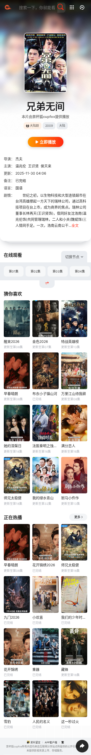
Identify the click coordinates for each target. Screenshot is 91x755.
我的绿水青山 (43, 498)
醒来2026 (11, 341)
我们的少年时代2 (74, 617)
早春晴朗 (11, 393)
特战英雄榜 (70, 341)
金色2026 (40, 341)
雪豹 (7, 721)
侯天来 (46, 166)
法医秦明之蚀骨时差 (45, 446)
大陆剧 (34, 126)
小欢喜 (37, 617)
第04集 (80, 271)
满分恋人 (68, 446)
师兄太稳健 (12, 498)
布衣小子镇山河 (44, 393)
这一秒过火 (70, 721)
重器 (35, 669)
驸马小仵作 (70, 498)
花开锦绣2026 (43, 565)
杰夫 (18, 159)
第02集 (35, 271)
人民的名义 (41, 721)
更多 (77, 517)
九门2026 (11, 617)
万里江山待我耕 (73, 393)
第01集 (13, 271)
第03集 (58, 271)
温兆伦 (20, 166)
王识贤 (33, 166)
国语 (18, 188)
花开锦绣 (11, 669)
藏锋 (64, 669)
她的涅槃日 (12, 446)
